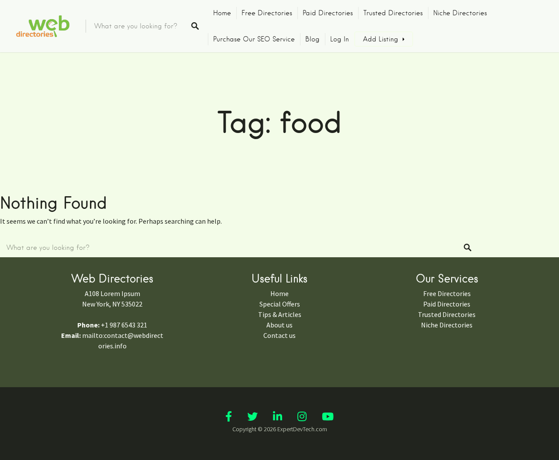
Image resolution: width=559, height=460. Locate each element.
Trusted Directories (393, 13)
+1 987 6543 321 (124, 324)
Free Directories (267, 13)
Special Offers (279, 304)
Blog (312, 39)
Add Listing (380, 39)
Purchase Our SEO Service (254, 39)
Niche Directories (460, 13)
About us (279, 324)
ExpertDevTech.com (302, 429)
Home (222, 13)
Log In (339, 39)
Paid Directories (328, 13)
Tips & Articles (279, 314)
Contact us (279, 335)
